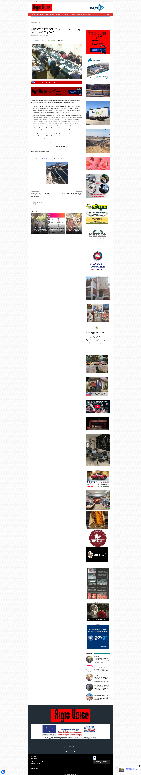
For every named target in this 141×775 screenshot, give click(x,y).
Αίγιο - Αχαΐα (37, 22)
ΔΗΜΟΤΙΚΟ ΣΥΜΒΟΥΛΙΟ (40, 151)
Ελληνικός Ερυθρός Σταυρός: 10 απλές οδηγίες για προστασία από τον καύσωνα (57, 227)
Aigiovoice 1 (36, 35)
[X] (107, 1)
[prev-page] (32, 232)
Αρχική (32, 22)
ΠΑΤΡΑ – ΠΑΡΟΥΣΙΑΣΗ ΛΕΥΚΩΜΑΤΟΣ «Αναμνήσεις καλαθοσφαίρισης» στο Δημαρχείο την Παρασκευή (42, 191)
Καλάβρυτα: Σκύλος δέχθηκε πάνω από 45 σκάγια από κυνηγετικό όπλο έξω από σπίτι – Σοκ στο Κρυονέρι (39, 226)
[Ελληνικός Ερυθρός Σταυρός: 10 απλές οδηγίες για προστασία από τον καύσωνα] (56, 220)
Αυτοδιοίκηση (35, 26)
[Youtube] (109, 1)
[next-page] (34, 232)
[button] (108, 14)
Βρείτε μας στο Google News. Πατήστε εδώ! (45, 82)
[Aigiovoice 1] (34, 199)
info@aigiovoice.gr (73, 747)
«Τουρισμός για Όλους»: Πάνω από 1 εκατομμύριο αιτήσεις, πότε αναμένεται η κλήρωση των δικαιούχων (101, 697)
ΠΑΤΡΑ (47, 151)
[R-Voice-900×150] (56, 91)
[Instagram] (105, 1)
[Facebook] (103, 1)
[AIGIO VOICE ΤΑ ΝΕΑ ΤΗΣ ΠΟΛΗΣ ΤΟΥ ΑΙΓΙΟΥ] (41, 7)
